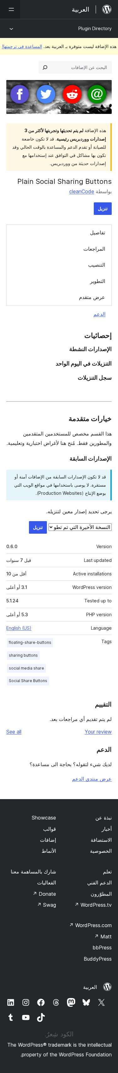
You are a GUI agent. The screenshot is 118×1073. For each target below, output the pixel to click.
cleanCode (81, 191)
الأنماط (49, 851)
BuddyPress (98, 959)
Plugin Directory (95, 28)
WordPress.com (90, 925)
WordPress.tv (93, 905)
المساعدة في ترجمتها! (22, 46)
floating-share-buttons (30, 642)
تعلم (107, 871)
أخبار (107, 829)
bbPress (102, 947)
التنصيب (96, 265)
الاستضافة (101, 840)
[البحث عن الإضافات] (45, 67)
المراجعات (94, 249)
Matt (103, 936)
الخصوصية (101, 851)
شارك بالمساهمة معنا (33, 871)
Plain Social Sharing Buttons (64, 181)
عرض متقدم (92, 297)
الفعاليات (46, 882)
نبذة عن (103, 817)
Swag (46, 905)
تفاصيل (97, 232)
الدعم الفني (99, 882)
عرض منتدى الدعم (92, 779)
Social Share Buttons (28, 680)
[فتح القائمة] (10, 9)
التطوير (97, 281)
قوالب (49, 829)
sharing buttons (23, 655)
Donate (44, 894)
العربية (90, 987)
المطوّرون (101, 894)
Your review (98, 732)
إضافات (48, 840)
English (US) (18, 628)
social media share (26, 668)
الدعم (99, 314)
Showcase (44, 817)
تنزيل (103, 208)
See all (13, 732)
